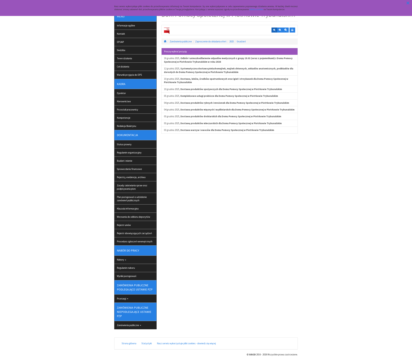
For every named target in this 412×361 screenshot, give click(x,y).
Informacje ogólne (126, 25)
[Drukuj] (292, 30)
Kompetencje (123, 117)
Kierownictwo (124, 101)
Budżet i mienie (124, 160)
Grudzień (241, 41)
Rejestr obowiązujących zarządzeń (134, 233)
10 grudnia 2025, (226, 80)
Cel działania (123, 66)
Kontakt (121, 33)
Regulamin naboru (126, 267)
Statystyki (146, 343)
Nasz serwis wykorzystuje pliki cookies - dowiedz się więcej (186, 343)
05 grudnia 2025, (221, 95)
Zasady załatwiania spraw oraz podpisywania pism (132, 187)
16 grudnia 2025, (228, 60)
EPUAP (120, 41)
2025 (231, 41)
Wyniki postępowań (126, 276)
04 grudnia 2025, (226, 102)
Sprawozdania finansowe (129, 169)
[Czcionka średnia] (280, 30)
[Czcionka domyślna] (274, 30)
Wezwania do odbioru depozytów (133, 216)
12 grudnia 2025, (228, 70)
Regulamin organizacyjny (129, 152)
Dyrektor (121, 93)
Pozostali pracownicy (127, 109)
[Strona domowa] (165, 41)
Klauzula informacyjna (128, 208)
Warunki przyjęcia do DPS (129, 74)
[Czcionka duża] (286, 30)
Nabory (121, 259)
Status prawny (124, 144)
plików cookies (256, 9)
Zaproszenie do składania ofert (210, 41)
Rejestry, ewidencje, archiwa (131, 177)
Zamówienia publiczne (128, 325)
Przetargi (122, 298)
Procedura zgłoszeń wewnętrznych (134, 241)
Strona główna (129, 343)
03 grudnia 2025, (222, 116)
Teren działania (124, 58)
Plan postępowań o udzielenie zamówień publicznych (132, 198)
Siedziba (121, 50)
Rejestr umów (124, 225)
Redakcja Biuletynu (126, 126)
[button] (408, 3)
